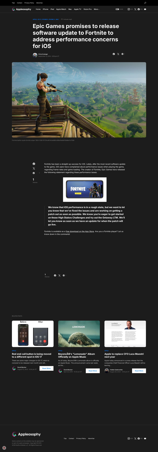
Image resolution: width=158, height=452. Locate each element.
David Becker (21, 367)
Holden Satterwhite (116, 370)
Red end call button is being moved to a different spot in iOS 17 (31, 355)
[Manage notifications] (4, 448)
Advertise (39, 3)
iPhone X (52, 19)
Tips (13, 3)
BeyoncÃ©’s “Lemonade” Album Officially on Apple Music (76, 355)
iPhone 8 (45, 19)
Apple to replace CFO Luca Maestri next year (124, 355)
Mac (57, 19)
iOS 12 (39, 19)
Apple (35, 19)
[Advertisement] (79, 151)
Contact (19, 3)
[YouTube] (145, 9)
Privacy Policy (29, 3)
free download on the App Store (80, 231)
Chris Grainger (43, 54)
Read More (46, 368)
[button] (145, 3)
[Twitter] (135, 9)
